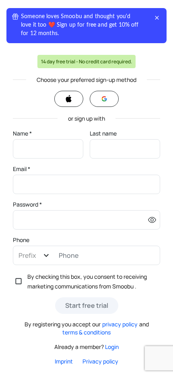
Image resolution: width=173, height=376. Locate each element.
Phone (21, 240)
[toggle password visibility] (152, 220)
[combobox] (34, 255)
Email (21, 169)
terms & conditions (86, 332)
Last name (103, 133)
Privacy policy (100, 361)
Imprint (64, 361)
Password (27, 204)
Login (112, 347)
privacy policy (120, 324)
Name (22, 133)
